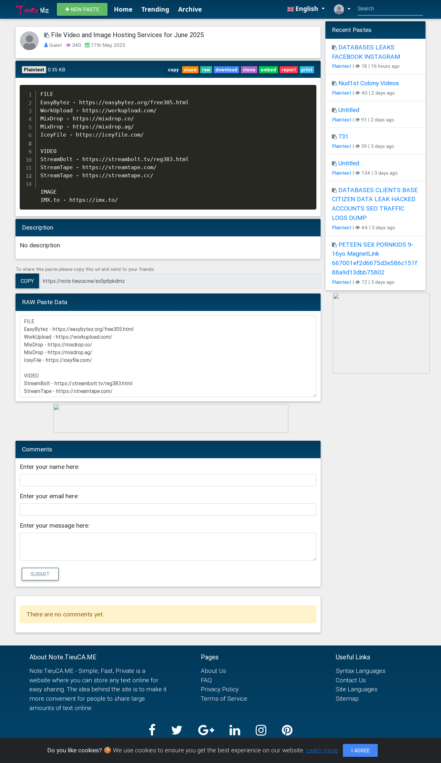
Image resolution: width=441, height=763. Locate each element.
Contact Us (351, 680)
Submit (40, 574)
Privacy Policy (220, 689)
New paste (84, 9)
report (289, 70)
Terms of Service (224, 698)
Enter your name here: (49, 466)
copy (173, 70)
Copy (27, 281)
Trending (155, 9)
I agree (360, 750)
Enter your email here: (49, 496)
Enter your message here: (54, 525)
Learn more (322, 750)
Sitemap (347, 698)
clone (249, 70)
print (306, 70)
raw (206, 70)
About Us (213, 671)
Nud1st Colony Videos (368, 83)
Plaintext (341, 66)
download (226, 70)
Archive (190, 9)
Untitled (348, 110)
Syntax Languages (360, 671)
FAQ (206, 680)
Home (123, 9)
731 (343, 136)
